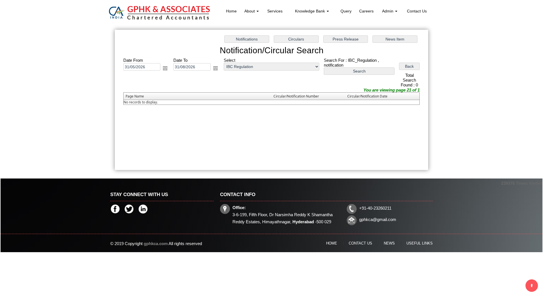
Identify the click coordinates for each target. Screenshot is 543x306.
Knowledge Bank (310, 11)
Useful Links (419, 243)
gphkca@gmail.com (377, 219)
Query (346, 11)
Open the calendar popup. (165, 68)
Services (275, 11)
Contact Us (417, 11)
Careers (366, 11)
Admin (388, 11)
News (389, 243)
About (250, 11)
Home (231, 11)
